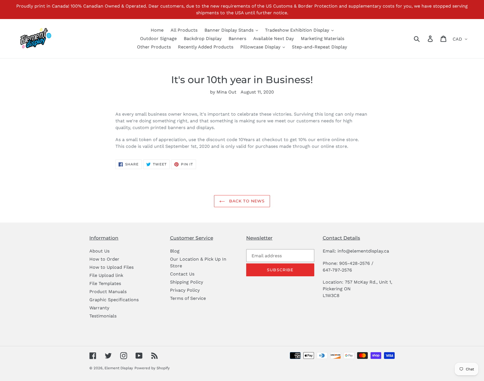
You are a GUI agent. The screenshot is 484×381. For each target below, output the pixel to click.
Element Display (118, 368)
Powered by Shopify (152, 368)
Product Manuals (108, 291)
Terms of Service (188, 298)
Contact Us (182, 274)
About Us (99, 251)
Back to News (246, 201)
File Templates (105, 283)
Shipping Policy (186, 282)
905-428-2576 (354, 263)
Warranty (99, 307)
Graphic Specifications (114, 299)
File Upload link (106, 275)
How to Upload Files (111, 267)
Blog (175, 251)
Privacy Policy (185, 290)
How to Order (104, 259)
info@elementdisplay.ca (363, 251)
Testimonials (103, 316)
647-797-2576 (337, 270)
